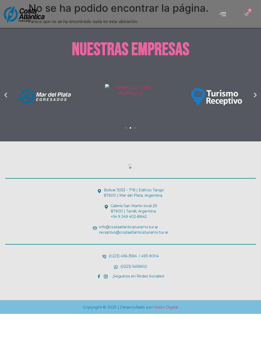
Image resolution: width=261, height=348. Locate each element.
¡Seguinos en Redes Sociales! (138, 276)
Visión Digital (166, 307)
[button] (223, 14)
